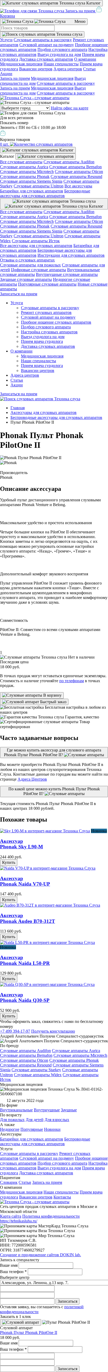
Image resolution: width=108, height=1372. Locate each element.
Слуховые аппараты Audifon (69, 162)
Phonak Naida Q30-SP (25, 997)
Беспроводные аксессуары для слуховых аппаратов (45, 193)
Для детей (35, 1119)
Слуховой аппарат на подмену (46, 45)
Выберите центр (14, 1277)
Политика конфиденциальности (51, 1216)
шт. (5, 144)
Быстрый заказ (52, 702)
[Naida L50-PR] (47, 942)
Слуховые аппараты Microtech (27, 171)
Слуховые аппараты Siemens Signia (31, 181)
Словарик (9, 1182)
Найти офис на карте (69, 108)
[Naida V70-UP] (47, 868)
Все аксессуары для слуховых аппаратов (36, 245)
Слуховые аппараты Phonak (25, 176)
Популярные (31, 1129)
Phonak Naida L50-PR (25, 960)
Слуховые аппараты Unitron (38, 186)
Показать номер (14, 122)
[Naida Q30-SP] (47, 984)
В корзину (52, 695)
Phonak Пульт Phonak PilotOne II (28, 1332)
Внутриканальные (16, 1110)
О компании (85, 59)
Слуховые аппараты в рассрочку (43, 40)
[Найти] (42, 34)
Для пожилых (12, 1119)
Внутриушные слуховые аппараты (67, 274)
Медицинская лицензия (21, 64)
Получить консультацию (53, 1031)
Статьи (89, 69)
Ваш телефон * (13, 1271)
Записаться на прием (18, 294)
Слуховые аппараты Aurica (24, 167)
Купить (8, 862)
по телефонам (71, 681)
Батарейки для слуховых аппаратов (31, 191)
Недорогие (9, 1129)
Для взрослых (57, 1119)
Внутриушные (47, 1110)
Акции (6, 73)
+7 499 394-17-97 (15, 1031)
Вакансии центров (35, 69)
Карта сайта (10, 1216)
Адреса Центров (32, 779)
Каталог (93, 3)
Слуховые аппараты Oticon (79, 171)
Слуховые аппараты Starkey (36, 1070)
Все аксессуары (78, 186)
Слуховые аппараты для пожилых (30, 265)
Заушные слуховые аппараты (26, 279)
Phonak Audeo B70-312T (27, 918)
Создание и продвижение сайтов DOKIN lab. (40, 1255)
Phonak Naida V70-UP (25, 881)
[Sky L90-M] (45, 831)
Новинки (52, 1129)
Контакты (62, 1197)
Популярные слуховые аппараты (47, 284)
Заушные (69, 1110)
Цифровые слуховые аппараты (38, 269)
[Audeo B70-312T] (50, 905)
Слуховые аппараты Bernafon (75, 167)
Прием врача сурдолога (42, 341)
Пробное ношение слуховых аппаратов (56, 322)
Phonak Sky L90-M (21, 844)
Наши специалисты (61, 64)
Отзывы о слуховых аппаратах (27, 260)
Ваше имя (9, 1265)
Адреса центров (67, 69)
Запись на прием (80, 11)
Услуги (6, 40)
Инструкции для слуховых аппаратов (71, 255)
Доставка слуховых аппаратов (46, 59)
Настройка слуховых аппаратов (49, 332)
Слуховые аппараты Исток (36, 241)
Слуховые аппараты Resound (76, 176)
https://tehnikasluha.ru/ (18, 1221)
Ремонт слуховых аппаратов (46, 312)
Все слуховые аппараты (21, 162)
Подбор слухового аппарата (62, 49)
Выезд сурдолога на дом (59, 54)
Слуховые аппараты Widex (38, 1075)
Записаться (67, 1301)
